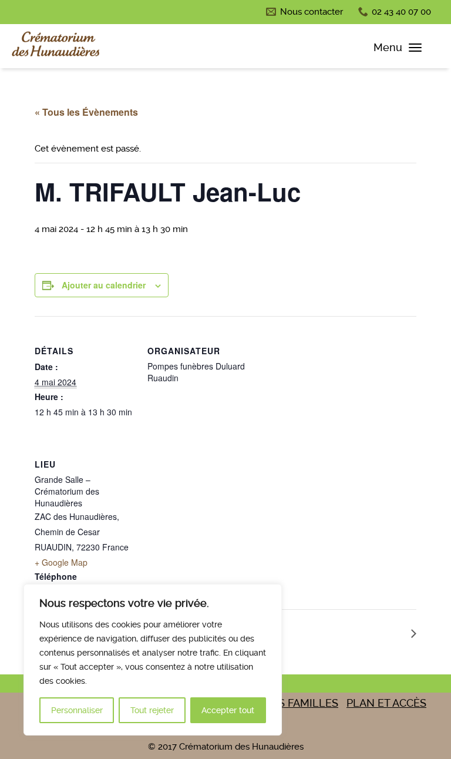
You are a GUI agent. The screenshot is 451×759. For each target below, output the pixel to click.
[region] (152, 660)
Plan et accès (386, 703)
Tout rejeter (152, 710)
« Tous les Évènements (86, 112)
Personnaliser (77, 710)
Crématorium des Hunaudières (56, 46)
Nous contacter (311, 11)
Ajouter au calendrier (104, 285)
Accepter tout (227, 710)
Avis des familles (288, 703)
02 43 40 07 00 (401, 11)
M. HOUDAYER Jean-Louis (347, 633)
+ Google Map (61, 562)
